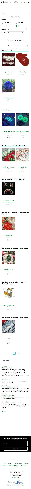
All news (4, 411)
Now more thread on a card (8, 395)
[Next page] (19, 353)
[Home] (10, 2)
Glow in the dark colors (7, 367)
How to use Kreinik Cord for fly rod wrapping (12, 403)
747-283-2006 (15, 477)
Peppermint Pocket (8, 72)
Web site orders (5, 379)
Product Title (7, 22)
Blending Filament (9, 235)
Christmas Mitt (22, 72)
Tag (19, 26)
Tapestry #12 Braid (8, 269)
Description (21, 22)
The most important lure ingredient (9, 387)
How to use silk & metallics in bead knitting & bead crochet (9, 202)
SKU (5, 26)
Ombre (8, 338)
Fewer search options (15, 16)
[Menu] (29, 2)
